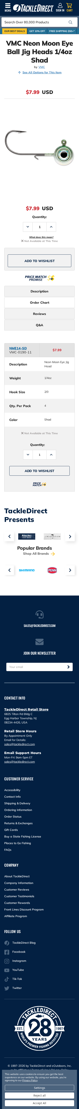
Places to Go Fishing (17, 843)
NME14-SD (18, 348)
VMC (41, 67)
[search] (70, 22)
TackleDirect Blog (24, 942)
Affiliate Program (15, 916)
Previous (9, 536)
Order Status (12, 816)
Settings (39, 1088)
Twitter (17, 988)
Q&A (39, 325)
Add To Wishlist (40, 261)
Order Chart (39, 302)
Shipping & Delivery (17, 803)
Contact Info (12, 796)
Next (70, 536)
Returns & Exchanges (18, 823)
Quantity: (39, 217)
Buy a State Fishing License (22, 836)
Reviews (39, 314)
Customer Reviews (16, 889)
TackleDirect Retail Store (26, 709)
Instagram (19, 961)
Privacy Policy (29, 1080)
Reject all (39, 1095)
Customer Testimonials (19, 896)
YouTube (18, 970)
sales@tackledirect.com (19, 744)
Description (39, 291)
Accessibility (12, 790)
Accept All (39, 1103)
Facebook (18, 952)
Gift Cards (11, 830)
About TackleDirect (17, 876)
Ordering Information (18, 810)
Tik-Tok (17, 979)
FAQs (7, 850)
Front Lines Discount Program (24, 909)
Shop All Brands (36, 553)
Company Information (18, 883)
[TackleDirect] (33, 8)
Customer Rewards (17, 903)
